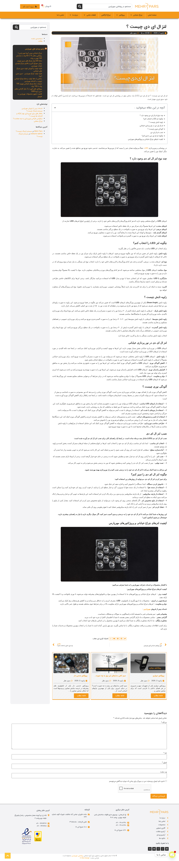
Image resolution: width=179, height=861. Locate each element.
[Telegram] (167, 849)
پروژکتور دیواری (158, 675)
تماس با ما (60, 15)
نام (165, 753)
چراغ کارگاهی (106, 15)
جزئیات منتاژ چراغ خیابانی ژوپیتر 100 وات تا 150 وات (29, 85)
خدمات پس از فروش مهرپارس (32, 108)
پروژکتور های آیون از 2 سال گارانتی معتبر (28, 89)
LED (146, 148)
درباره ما (75, 15)
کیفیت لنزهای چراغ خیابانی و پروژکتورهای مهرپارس (145, 139)
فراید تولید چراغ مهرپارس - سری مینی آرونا (29, 74)
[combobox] (107, 6)
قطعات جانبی (91, 15)
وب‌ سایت (163, 772)
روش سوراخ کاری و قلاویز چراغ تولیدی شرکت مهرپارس (28, 64)
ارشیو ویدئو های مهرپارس (34, 48)
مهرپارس (147, 609)
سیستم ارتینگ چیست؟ (34, 111)
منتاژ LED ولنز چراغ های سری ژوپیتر (29, 60)
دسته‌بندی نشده (36, 38)
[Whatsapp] (162, 849)
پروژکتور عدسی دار (80, 675)
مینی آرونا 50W (36, 91)
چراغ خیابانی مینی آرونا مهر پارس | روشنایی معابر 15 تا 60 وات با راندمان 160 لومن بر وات (29, 56)
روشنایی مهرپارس (77, 855)
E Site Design (85, 858)
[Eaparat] (150, 849)
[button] (55, 108)
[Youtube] (154, 849)
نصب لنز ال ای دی (156, 132)
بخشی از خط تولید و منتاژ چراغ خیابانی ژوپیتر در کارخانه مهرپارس (28, 80)
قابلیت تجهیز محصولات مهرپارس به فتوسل (30, 95)
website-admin (36, 133)
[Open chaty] (172, 854)
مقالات (40, 41)
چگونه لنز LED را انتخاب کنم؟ (153, 119)
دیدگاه (164, 722)
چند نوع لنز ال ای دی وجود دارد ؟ (151, 115)
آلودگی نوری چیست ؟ (155, 129)
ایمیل (164, 762)
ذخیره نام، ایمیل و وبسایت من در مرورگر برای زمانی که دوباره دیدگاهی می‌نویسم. (137, 781)
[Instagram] (158, 849)
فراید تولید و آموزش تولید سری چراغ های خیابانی (29, 69)
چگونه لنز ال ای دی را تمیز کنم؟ (152, 136)
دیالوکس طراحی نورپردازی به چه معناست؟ (27, 118)
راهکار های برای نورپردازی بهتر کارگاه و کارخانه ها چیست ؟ (29, 114)
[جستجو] (79, 6)
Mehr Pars (38, 131)
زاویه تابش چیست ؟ (156, 122)
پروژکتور (122, 15)
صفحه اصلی (152, 15)
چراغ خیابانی (137, 15)
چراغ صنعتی (38, 121)
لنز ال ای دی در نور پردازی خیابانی (151, 125)
